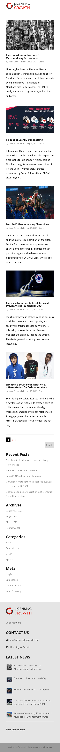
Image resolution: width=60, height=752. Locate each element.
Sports (41, 61)
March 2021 (11, 522)
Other (41, 391)
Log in (9, 574)
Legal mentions (13, 622)
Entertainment (13, 548)
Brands (41, 309)
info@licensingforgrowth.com (24, 640)
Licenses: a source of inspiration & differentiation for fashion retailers (26, 386)
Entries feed (12, 579)
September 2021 (14, 510)
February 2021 (13, 527)
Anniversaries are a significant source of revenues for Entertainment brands (33, 715)
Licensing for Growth (20, 647)
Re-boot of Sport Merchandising (24, 139)
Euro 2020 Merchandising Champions (27, 224)
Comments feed (14, 585)
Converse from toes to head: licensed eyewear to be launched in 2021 (27, 304)
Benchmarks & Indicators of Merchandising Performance (22, 57)
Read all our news (15, 729)
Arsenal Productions (42, 747)
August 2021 (12, 516)
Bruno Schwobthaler (16, 61)
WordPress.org (13, 591)
